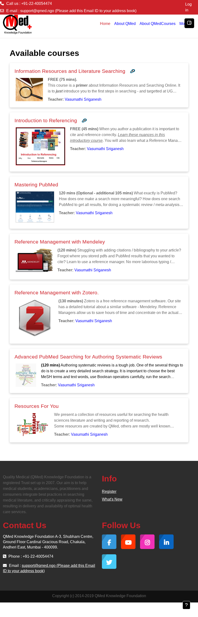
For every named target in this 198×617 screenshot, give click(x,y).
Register (109, 491)
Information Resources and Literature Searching (69, 71)
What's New (112, 499)
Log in (188, 7)
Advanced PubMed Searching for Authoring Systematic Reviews (88, 356)
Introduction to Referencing (45, 120)
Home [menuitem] (105, 24)
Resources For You (36, 406)
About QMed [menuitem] (125, 24)
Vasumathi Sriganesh (83, 99)
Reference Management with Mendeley (59, 241)
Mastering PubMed (36, 184)
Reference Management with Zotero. (56, 292)
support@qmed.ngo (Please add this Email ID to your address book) (78, 11)
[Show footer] (186, 605)
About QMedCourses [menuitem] (158, 24)
